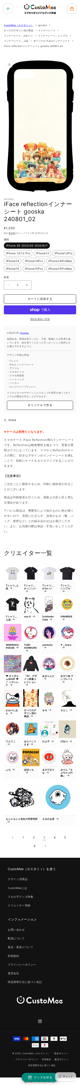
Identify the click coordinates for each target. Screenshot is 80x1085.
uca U (27, 616)
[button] (8, 8)
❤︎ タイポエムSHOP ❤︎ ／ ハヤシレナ (12, 680)
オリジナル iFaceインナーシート (51, 40)
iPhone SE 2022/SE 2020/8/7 (27, 245)
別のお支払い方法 (40, 319)
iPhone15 (12, 268)
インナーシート (46, 30)
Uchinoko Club (48, 618)
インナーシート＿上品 (16, 40)
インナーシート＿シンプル (53, 35)
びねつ (64, 741)
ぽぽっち (29, 769)
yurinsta (47, 644)
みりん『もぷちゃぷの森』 (67, 772)
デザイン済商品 (18, 879)
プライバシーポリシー (22, 964)
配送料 (12, 233)
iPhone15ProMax (60, 268)
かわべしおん (12, 712)
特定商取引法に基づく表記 (25, 982)
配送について (16, 938)
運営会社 (13, 973)
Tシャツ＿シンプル (66, 587)
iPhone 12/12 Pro (18, 253)
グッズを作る (43, 1077)
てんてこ (11, 741)
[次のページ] (45, 846)
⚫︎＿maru (66, 644)
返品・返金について (20, 947)
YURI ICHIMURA (30, 646)
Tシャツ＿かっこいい (30, 587)
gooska (42, 25)
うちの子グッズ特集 (20, 896)
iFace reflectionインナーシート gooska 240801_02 (33, 46)
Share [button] (12, 420)
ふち (8, 769)
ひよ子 (46, 741)
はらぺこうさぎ (30, 743)
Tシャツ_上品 (12, 587)
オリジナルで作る (40, 405)
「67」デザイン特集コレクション (30, 678)
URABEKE (66, 616)
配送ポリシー (61, 1059)
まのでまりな (48, 771)
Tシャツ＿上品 (11, 618)
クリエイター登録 (19, 905)
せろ (44, 710)
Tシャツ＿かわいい (48, 587)
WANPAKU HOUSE (12, 646)
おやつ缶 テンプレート (67, 677)
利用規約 (13, 955)
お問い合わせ (16, 929)
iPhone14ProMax (60, 261)
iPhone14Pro (34, 261)
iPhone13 (42, 253)
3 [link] (44, 837)
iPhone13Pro (64, 253)
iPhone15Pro (34, 268)
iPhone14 (12, 261)
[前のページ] (13, 837)
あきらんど (48, 675)
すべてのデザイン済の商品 (18, 30)
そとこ (64, 710)
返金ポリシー (61, 1053)
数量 (6, 277)
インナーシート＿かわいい (18, 35)
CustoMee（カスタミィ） (18, 25)
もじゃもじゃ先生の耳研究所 (22, 818)
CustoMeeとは (17, 888)
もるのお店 (48, 818)
